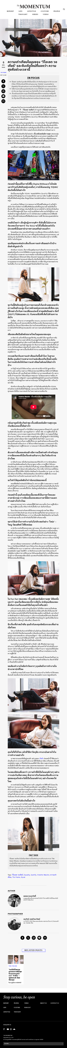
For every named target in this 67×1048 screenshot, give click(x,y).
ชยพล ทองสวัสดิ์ (29, 896)
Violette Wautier (43, 874)
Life (20, 11)
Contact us (55, 1003)
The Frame (16, 877)
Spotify (33, 874)
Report (10, 11)
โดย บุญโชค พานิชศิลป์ (15, 983)
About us (43, 1003)
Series (35, 14)
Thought (22, 14)
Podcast (27, 1007)
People (57, 11)
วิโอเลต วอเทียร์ (17, 874)
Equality (27, 874)
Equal (23, 877)
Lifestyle (31, 11)
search (64, 9)
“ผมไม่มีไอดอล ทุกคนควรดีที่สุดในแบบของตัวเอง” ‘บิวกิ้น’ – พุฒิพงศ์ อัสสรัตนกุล (15, 974)
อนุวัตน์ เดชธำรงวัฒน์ (31, 919)
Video (46, 14)
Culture (45, 11)
